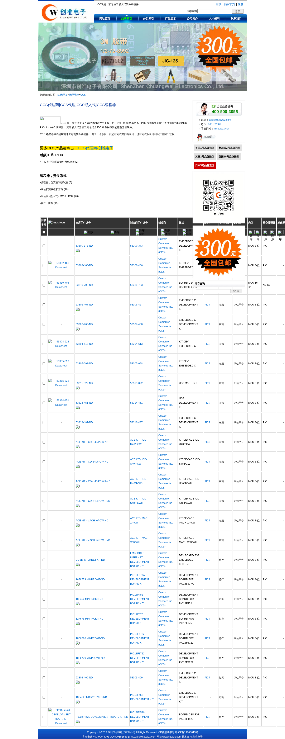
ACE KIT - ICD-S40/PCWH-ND (93, 500)
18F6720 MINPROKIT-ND (90, 638)
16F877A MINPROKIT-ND (90, 579)
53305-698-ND (84, 363)
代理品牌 (74, 94)
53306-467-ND (84, 304)
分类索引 (148, 18)
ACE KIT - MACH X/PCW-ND (92, 520)
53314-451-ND (84, 402)
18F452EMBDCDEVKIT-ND (91, 697)
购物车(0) (229, 4)
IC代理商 (62, 94)
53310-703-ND (84, 285)
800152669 (214, 124)
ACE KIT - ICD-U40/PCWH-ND (93, 481)
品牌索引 (126, 18)
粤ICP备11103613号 (186, 732)
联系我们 (236, 18)
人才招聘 (214, 18)
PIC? (207, 304)
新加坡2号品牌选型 (229, 147)
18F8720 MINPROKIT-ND (90, 658)
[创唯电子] (65, 20)
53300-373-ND (84, 245)
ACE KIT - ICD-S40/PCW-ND (92, 461)
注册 (240, 4)
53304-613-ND (84, 343)
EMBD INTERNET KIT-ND (90, 559)
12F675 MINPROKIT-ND (89, 618)
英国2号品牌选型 (204, 156)
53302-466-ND (84, 265)
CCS (83, 94)
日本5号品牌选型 (204, 165)
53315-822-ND (84, 383)
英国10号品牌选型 (229, 156)
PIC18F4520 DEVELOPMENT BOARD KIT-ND (102, 716)
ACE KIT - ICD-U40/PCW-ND (92, 442)
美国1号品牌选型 (204, 147)
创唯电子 (198, 736)
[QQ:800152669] (207, 141)
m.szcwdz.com (222, 128)
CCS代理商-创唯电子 (95, 148)
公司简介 (192, 18)
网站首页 (104, 18)
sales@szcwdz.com (220, 119)
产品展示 (170, 18)
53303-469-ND (84, 677)
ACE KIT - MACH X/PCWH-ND (93, 540)
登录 (218, 4)
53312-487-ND (84, 422)
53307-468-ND (84, 324)
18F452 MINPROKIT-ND (89, 599)
